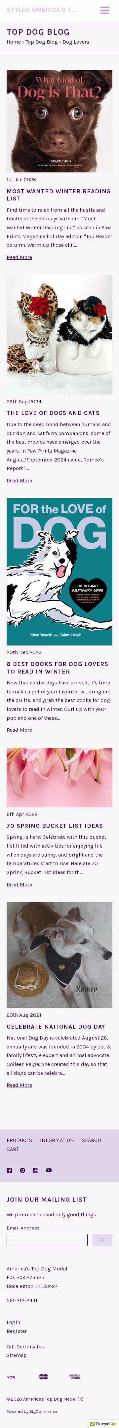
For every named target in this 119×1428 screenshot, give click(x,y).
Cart (13, 1149)
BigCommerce (43, 1411)
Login (13, 1322)
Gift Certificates (25, 1346)
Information (57, 1140)
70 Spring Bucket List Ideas (55, 825)
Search (91, 1140)
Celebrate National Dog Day (56, 1026)
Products (19, 1140)
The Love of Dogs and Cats (53, 413)
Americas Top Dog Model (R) (53, 1399)
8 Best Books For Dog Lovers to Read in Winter (57, 667)
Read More (19, 257)
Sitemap (17, 1355)
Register (17, 1331)
